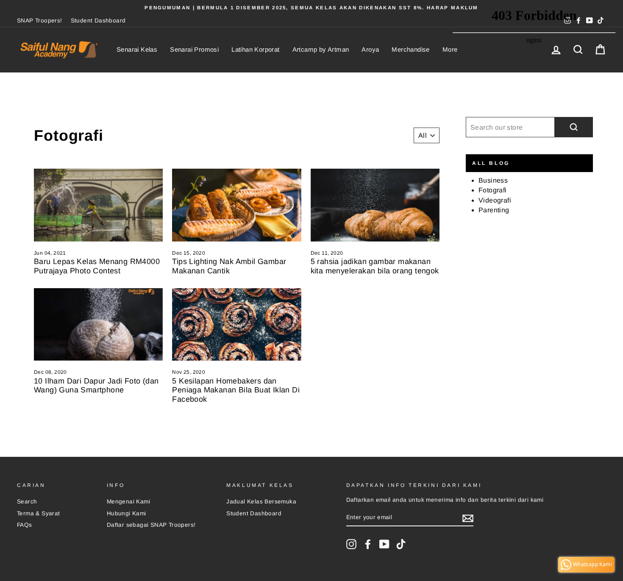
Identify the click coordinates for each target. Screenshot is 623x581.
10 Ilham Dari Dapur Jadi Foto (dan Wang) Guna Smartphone (96, 386)
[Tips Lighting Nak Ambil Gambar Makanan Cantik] (236, 205)
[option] (311, 7)
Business (493, 180)
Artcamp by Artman (320, 49)
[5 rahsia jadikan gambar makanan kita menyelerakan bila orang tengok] (375, 205)
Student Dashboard (98, 20)
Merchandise (410, 49)
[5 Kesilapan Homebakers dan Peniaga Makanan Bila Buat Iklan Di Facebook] (236, 324)
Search (27, 501)
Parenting (493, 210)
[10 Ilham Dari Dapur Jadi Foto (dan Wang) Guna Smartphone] (98, 324)
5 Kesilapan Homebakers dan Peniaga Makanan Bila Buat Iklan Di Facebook (236, 390)
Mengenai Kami (128, 501)
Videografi (494, 200)
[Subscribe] (467, 518)
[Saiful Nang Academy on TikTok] (401, 544)
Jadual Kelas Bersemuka (261, 501)
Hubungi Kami (126, 513)
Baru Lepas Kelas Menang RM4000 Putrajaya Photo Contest (97, 266)
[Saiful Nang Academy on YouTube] (384, 544)
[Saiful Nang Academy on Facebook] (368, 544)
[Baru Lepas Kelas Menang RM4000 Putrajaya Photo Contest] (98, 205)
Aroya (370, 49)
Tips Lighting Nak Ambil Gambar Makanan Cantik (229, 266)
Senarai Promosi (194, 49)
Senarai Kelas (137, 49)
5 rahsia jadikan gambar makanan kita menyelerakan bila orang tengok (375, 266)
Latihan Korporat (255, 49)
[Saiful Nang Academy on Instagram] (351, 544)
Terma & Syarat (38, 513)
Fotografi (492, 190)
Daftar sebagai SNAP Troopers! (151, 525)
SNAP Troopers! (39, 20)
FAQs (24, 525)
